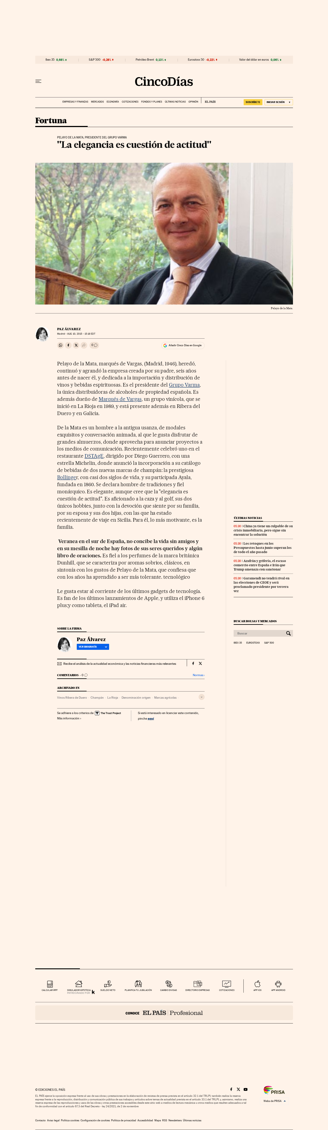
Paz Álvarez (69, 329)
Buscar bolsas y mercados (255, 621)
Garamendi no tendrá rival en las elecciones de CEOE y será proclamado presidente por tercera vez (261, 584)
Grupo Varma (184, 385)
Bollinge (66, 477)
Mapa (157, 1120)
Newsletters (175, 1120)
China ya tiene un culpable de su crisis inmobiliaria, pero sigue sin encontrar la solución (263, 530)
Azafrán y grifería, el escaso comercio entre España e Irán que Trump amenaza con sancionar (260, 565)
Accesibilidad (145, 1120)
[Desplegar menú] (38, 81)
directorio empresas (197, 990)
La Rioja (112, 697)
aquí (151, 718)
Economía (113, 101)
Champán (97, 697)
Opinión (193, 101)
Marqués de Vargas (120, 399)
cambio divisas (168, 990)
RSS (164, 1120)
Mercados (97, 101)
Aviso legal (53, 1120)
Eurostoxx (253, 643)
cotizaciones (227, 990)
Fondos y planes (151, 101)
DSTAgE (94, 456)
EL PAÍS (208, 100)
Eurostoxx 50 (196, 59)
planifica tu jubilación (138, 990)
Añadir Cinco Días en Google (185, 345)
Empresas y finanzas (75, 101)
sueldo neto (107, 990)
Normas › (199, 675)
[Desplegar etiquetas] (202, 697)
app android (278, 990)
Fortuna (51, 121)
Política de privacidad (123, 1120)
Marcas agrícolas (165, 697)
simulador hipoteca (79, 990)
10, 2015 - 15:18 (81, 333)
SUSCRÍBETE (253, 102)
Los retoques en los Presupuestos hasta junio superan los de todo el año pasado (263, 547)
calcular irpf (50, 990)
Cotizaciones (130, 101)
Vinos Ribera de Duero (72, 697)
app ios (257, 990)
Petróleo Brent (145, 59)
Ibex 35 (50, 59)
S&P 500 (94, 59)
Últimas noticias (175, 101)
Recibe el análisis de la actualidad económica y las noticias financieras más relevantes (119, 663)
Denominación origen (136, 697)
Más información (68, 718)
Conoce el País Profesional (164, 1012)
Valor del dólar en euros (254, 59)
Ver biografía (88, 646)
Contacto (40, 1120)
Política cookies (70, 1120)
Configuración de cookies (95, 1120)
